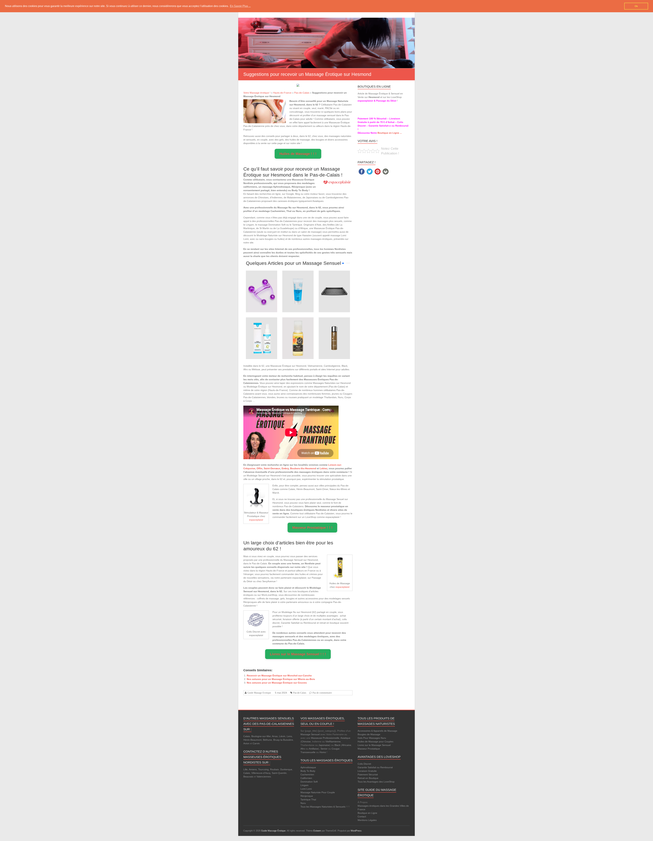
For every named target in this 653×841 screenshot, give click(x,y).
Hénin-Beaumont (252, 739)
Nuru (303, 803)
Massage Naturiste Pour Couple (317, 792)
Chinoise (306, 741)
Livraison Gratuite (367, 771)
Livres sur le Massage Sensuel (374, 745)
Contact (362, 816)
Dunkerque (286, 769)
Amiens (253, 769)
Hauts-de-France (282, 92)
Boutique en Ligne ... (390, 132)
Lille (245, 769)
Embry (285, 468)
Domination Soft (309, 781)
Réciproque (306, 796)
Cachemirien (307, 774)
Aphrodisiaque (308, 767)
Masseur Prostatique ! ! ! (312, 527)
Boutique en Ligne (367, 813)
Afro (302, 748)
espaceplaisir (256, 519)
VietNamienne (333, 741)
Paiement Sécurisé (368, 774)
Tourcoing (263, 769)
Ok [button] (636, 6)
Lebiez (323, 468)
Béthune (267, 739)
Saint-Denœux (272, 468)
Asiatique (345, 738)
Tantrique (305, 799)
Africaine (346, 745)
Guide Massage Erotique (259, 693)
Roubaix (274, 769)
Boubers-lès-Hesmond (303, 468)
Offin (259, 468)
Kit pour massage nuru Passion (334, 280)
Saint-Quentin (279, 773)
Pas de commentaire (322, 693)
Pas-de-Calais (301, 92)
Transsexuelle (307, 752)
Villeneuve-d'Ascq (260, 773)
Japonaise (324, 745)
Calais (246, 736)
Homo (323, 752)
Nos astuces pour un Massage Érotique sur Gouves (277, 682)
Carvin (256, 743)
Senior (324, 748)
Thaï (313, 799)
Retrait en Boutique (368, 778)
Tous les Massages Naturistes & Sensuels (322, 806)
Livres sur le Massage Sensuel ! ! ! (298, 654)
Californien (306, 778)
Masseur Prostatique (369, 748)
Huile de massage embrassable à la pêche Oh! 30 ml (297, 326)
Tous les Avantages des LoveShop (376, 781)
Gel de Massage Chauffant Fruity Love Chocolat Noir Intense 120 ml (334, 327)
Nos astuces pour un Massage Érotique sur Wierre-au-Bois (281, 679)
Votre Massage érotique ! (256, 92)
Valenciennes (264, 776)
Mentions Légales (367, 820)
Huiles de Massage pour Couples (375, 741)
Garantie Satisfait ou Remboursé (375, 767)
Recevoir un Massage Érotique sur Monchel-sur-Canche (279, 675)
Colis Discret (364, 763)
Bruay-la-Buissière (283, 739)
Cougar (335, 748)
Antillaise (313, 748)
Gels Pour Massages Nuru (372, 738)
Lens (289, 736)
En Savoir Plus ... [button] (240, 6)
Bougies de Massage (369, 734)
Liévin (282, 736)
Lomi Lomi (306, 788)
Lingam (304, 785)
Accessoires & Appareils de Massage (377, 730)
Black (337, 745)
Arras (275, 736)
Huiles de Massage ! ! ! (297, 154)
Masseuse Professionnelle (325, 738)
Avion (246, 743)
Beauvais (248, 776)
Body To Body (307, 771)
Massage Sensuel (310, 734)
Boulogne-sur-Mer (261, 736)
